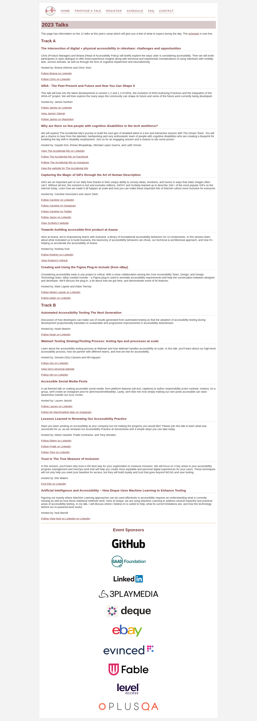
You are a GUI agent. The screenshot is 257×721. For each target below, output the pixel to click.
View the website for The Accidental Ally (64, 168)
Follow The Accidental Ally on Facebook (64, 156)
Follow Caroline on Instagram (58, 205)
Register (114, 10)
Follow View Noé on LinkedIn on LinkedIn (65, 518)
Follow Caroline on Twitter (56, 211)
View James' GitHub (53, 113)
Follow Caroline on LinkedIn (57, 199)
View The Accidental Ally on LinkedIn (63, 150)
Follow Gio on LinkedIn (54, 363)
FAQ (151, 10)
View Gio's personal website (57, 369)
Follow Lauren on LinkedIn (56, 406)
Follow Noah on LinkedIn (55, 334)
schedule (193, 33)
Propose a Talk (88, 10)
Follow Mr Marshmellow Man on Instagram (66, 412)
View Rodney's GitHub (54, 260)
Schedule (135, 10)
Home (65, 10)
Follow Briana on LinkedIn (56, 73)
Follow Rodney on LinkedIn (57, 254)
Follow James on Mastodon (57, 119)
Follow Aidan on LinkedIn (56, 298)
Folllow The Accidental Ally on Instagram (65, 162)
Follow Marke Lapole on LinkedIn (60, 292)
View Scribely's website (55, 223)
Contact (166, 10)
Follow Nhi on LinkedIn (54, 374)
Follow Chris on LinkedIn (55, 79)
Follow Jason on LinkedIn (56, 217)
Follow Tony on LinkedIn (55, 452)
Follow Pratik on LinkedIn (56, 446)
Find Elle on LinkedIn (53, 483)
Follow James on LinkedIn (56, 107)
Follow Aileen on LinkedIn (56, 440)
